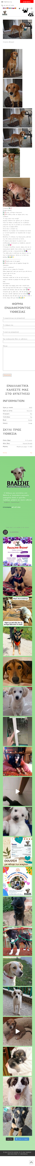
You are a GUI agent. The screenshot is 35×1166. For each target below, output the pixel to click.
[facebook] (23, 8)
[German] (7, 8)
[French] (5, 8)
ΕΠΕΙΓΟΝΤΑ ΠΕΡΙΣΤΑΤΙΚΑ (27, 2)
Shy (31, 452)
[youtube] (27, 8)
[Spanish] (15, 8)
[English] (3, 8)
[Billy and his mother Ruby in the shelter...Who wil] (17, 611)
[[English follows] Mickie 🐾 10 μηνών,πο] (17, 1091)
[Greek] (9, 8)
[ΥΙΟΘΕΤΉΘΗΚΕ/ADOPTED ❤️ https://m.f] (17, 1031)
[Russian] (13, 8)
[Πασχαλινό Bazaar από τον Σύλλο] (17, 551)
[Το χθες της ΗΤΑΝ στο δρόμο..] (17, 671)
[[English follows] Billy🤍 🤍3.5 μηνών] (17, 1001)
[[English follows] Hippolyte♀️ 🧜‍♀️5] (17, 1121)
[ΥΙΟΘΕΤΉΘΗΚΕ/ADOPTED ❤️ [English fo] (17, 581)
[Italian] (11, 8)
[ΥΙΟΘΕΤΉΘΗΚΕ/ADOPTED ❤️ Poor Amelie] (17, 971)
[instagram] (31, 8)
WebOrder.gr (24, 1154)
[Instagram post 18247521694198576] (17, 731)
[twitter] (19, 8)
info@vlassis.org (7, 2)
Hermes (5, 452)
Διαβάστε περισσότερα (11, 502)
